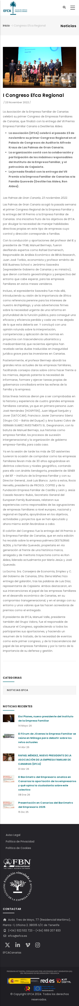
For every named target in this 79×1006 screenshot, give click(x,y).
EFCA (30, 994)
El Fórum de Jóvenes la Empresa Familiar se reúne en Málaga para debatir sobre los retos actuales (47, 738)
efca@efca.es (17, 936)
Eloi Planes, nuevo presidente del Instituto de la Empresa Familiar (45, 718)
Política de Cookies (18, 848)
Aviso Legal (13, 835)
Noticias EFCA (17, 690)
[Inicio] (15, 8)
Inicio (6, 25)
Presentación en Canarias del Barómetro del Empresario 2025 (45, 805)
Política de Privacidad (20, 841)
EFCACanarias (12, 952)
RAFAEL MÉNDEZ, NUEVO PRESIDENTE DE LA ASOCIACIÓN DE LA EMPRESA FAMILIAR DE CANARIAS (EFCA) (44, 760)
